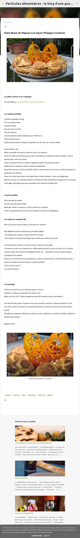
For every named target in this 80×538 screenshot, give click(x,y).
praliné (50, 395)
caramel (8, 395)
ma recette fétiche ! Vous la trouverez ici (30, 102)
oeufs (24, 395)
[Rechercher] (77, 3)
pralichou (41, 395)
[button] (5, 26)
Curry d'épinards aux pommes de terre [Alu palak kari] (33, 443)
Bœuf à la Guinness (21, 478)
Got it (46, 536)
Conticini (16, 395)
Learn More (37, 536)
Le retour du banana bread (24, 513)
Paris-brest (32, 395)
